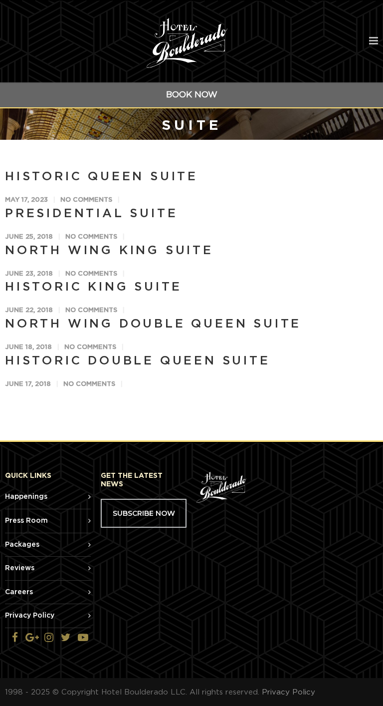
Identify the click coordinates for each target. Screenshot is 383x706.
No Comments (86, 200)
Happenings (26, 496)
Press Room (26, 520)
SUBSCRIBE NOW (144, 513)
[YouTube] (83, 638)
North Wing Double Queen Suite (153, 324)
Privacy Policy (29, 615)
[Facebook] (15, 638)
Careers (19, 592)
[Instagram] (49, 638)
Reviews (19, 568)
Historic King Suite (93, 287)
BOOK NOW (191, 94)
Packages (22, 544)
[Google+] (32, 638)
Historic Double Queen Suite (137, 361)
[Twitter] (66, 638)
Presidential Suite (91, 214)
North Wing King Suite (109, 251)
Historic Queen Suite (101, 177)
